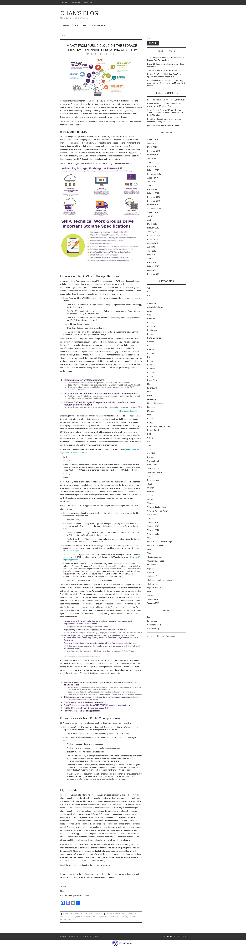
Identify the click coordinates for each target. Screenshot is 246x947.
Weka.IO (150, 595)
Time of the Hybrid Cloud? (174, 100)
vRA (149, 538)
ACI (148, 299)
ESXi (149, 346)
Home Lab (151, 365)
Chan (101, 54)
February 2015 (153, 266)
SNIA (70, 914)
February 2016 (153, 228)
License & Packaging (155, 403)
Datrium (150, 334)
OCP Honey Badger (71, 551)
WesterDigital (152, 599)
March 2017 (152, 189)
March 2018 (152, 166)
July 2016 (151, 216)
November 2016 (153, 201)
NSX (149, 434)
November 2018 (153, 151)
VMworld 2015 (153, 522)
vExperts (150, 499)
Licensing (151, 407)
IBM (148, 384)
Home (64, 2)
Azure (149, 311)
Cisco (149, 315)
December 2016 (153, 197)
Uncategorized (153, 480)
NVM (73, 917)
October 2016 (152, 205)
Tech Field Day (94, 914)
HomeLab (151, 369)
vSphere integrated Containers (159, 580)
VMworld (151, 519)
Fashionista (169, 936)
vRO (149, 549)
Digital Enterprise (154, 338)
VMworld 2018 (153, 534)
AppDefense (152, 303)
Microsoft (151, 411)
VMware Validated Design (157, 511)
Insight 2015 (152, 388)
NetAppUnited (153, 430)
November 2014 (153, 274)
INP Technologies (154, 100)
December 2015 (153, 236)
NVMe (78, 917)
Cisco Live (151, 319)
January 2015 (152, 270)
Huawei (150, 376)
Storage (150, 457)
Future (121, 914)
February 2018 (153, 170)
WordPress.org (153, 629)
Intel (149, 392)
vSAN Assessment (154, 557)
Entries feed (152, 621)
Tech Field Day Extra (155, 472)
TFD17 (150, 476)
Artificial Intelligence (155, 307)
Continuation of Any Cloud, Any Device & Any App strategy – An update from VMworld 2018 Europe (166, 83)
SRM (149, 449)
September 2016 (154, 209)
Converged (151, 326)
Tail (69, 920)
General (150, 353)
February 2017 (153, 193)
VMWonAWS (152, 515)
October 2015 (152, 243)
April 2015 (151, 259)
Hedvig (150, 361)
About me (88, 2)
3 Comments (111, 54)
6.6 (148, 296)
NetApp (150, 422)
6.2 (148, 288)
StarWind (151, 453)
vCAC (149, 484)
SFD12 (65, 914)
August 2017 (152, 178)
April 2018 (151, 162)
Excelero (150, 349)
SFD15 (150, 442)
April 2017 (151, 186)
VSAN (149, 553)
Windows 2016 (153, 603)
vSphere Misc (152, 584)
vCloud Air (151, 492)
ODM (98, 917)
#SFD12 (109, 914)
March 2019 (152, 147)
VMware (150, 503)
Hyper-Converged (154, 380)
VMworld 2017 (153, 530)
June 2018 (151, 159)
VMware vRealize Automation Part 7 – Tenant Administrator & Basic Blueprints (165, 112)
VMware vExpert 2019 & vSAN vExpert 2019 (165, 70)
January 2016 (152, 232)
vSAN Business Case (155, 561)
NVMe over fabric (88, 917)
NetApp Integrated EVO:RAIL (158, 426)
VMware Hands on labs (156, 507)
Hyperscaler (130, 914)
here (95, 107)
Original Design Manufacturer (114, 917)
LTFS (69, 917)
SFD (129, 917)
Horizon (150, 372)
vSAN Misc (151, 565)
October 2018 (152, 155)
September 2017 (154, 174)
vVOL (149, 592)
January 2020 (152, 143)
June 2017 (151, 182)
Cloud (115, 914)
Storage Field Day (80, 914)
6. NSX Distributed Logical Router (166, 125)
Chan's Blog (79, 13)
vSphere (150, 569)
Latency (63, 917)
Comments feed (154, 625)
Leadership (75, 2)
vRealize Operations (155, 545)
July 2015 (151, 247)
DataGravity (152, 330)
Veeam (150, 496)
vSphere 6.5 (152, 576)
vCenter (150, 488)
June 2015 (151, 251)
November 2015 (153, 239)
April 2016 (151, 220)
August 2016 (152, 212)
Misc (149, 415)
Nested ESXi (152, 419)
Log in (149, 617)
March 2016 (152, 224)
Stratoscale (152, 465)
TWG (74, 920)
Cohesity (150, 323)
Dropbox (150, 342)
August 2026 (152, 139)
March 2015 (152, 262)
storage (63, 920)
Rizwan (150, 104)
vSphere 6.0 (152, 572)
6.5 (148, 292)
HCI (148, 357)
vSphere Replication (155, 588)
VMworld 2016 (153, 526)
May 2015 (151, 255)
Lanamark (151, 396)
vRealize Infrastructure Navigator (160, 542)
